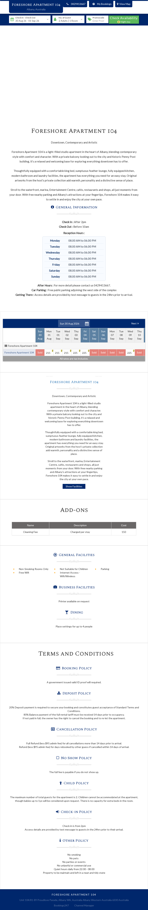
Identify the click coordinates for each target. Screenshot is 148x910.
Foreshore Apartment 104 (36, 5)
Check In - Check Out (25, 17)
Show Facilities (74, 486)
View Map (124, 3)
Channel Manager (84, 905)
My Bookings (104, 3)
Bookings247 (61, 905)
